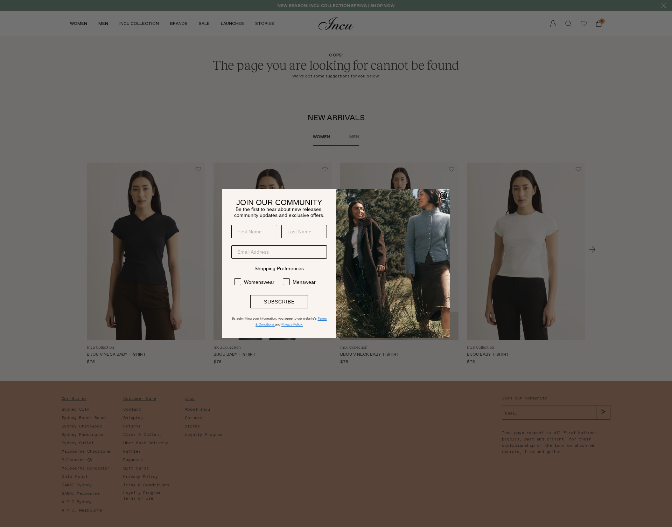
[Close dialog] (443, 195)
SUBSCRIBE (279, 301)
